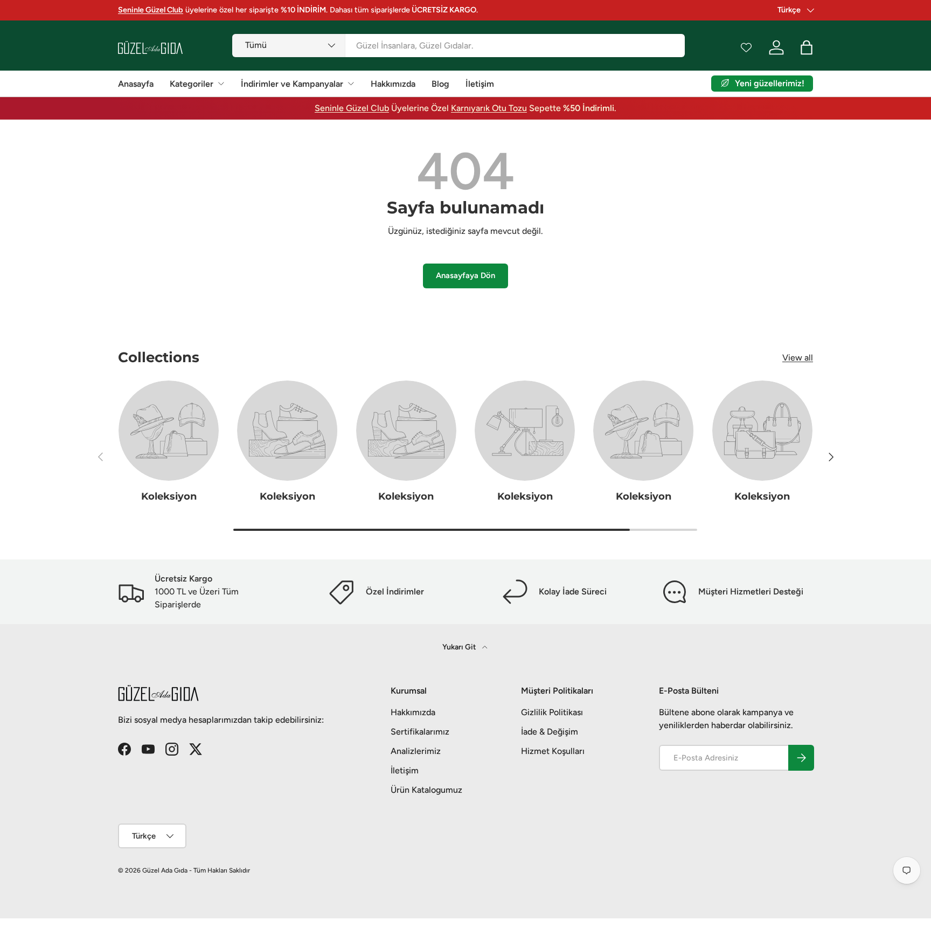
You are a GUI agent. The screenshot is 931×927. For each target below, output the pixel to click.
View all (797, 357)
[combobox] (458, 45)
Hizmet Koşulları (553, 751)
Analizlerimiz (416, 751)
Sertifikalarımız (420, 732)
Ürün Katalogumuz (426, 790)
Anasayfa (136, 84)
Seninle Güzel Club (352, 108)
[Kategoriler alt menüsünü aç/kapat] (220, 83)
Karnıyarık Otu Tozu (489, 108)
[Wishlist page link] (746, 47)
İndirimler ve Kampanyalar (292, 84)
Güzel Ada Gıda (164, 870)
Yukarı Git (460, 647)
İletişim (480, 84)
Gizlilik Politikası (552, 712)
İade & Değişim (549, 732)
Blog (440, 84)
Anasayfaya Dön (465, 275)
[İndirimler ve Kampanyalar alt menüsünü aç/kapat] (350, 83)
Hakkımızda (393, 84)
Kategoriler (191, 84)
